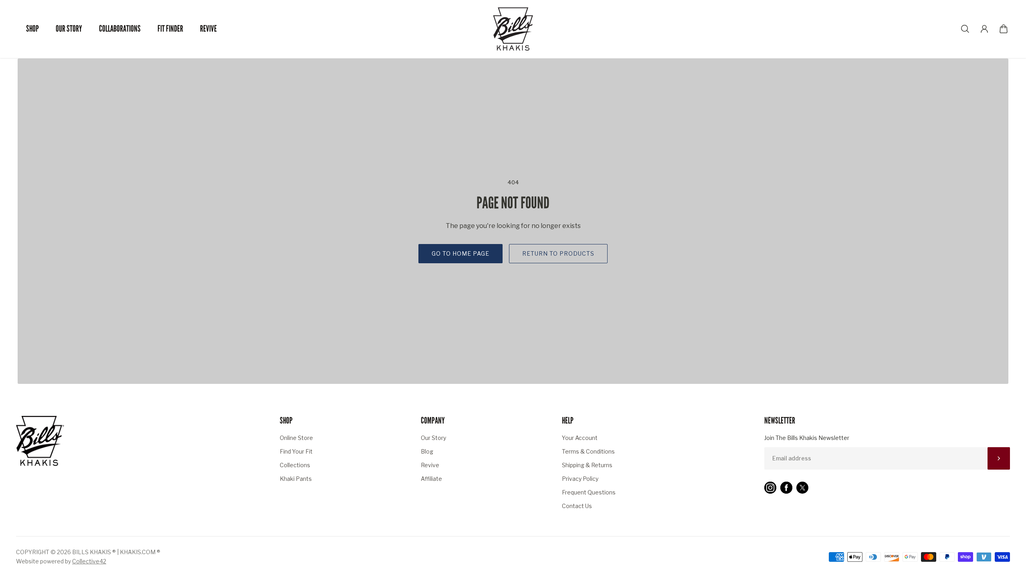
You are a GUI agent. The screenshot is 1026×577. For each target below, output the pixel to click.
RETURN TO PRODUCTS (558, 253)
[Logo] (513, 29)
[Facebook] (786, 488)
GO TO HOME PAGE (460, 253)
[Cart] (1003, 29)
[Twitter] (802, 488)
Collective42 (89, 561)
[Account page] (984, 29)
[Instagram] (770, 488)
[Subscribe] (999, 458)
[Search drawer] (965, 29)
